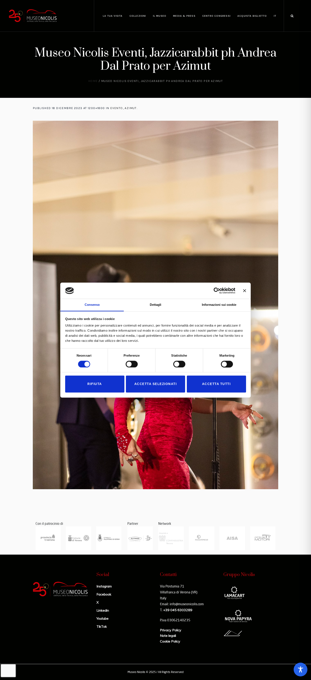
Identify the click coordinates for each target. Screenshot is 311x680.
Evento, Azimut (123, 108)
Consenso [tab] (92, 305)
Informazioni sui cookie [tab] (219, 305)
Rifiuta (94, 384)
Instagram (104, 586)
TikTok (101, 626)
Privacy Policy (170, 630)
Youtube (102, 618)
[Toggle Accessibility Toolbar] (300, 669)
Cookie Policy (170, 641)
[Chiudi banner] (244, 290)
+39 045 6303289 (177, 610)
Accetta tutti (216, 384)
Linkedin (102, 610)
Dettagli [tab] (155, 305)
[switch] (132, 364)
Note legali (168, 635)
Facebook (103, 594)
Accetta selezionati (155, 384)
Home (93, 81)
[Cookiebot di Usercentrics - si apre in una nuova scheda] (216, 290)
